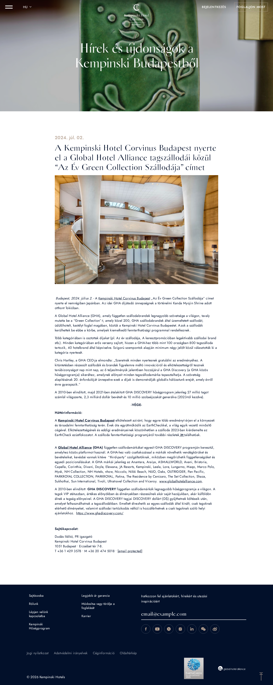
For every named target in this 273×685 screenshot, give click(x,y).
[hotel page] (136, 7)
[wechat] (203, 629)
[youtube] (157, 629)
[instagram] (180, 629)
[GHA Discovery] (232, 668)
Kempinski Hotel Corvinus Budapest (124, 298)
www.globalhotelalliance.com (180, 481)
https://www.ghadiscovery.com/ (99, 513)
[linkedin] (191, 629)
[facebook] (145, 629)
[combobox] (28, 7)
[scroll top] (261, 676)
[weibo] (215, 629)
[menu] (9, 7)
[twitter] (168, 629)
